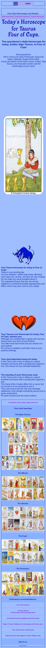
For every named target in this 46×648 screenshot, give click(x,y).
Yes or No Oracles (23, 605)
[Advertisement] (23, 93)
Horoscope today (8, 16)
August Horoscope (37, 16)
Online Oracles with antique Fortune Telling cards (23, 636)
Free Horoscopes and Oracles (23, 630)
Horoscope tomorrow (22, 16)
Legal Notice (23, 645)
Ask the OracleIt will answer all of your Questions (23, 611)
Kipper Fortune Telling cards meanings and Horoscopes (23, 624)
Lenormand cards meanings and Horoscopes (23, 618)
